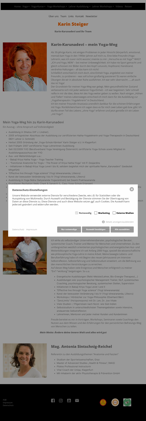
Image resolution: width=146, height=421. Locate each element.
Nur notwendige (69, 229)
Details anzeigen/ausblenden (120, 222)
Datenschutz (18, 229)
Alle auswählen (122, 229)
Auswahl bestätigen (96, 229)
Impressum (31, 229)
